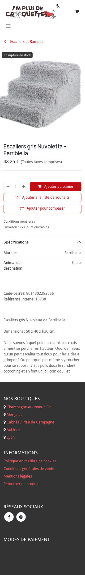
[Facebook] (9, 517)
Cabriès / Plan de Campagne (30, 422)
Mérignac (14, 414)
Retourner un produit (21, 484)
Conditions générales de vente (29, 468)
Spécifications (16, 242)
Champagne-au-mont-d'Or (29, 407)
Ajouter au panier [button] (58, 186)
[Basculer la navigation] (8, 26)
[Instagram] (21, 517)
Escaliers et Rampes (26, 41)
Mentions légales (18, 476)
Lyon (11, 437)
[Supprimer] (8, 186)
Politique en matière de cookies (30, 461)
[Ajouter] (24, 186)
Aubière (13, 430)
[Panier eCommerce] (76, 11)
